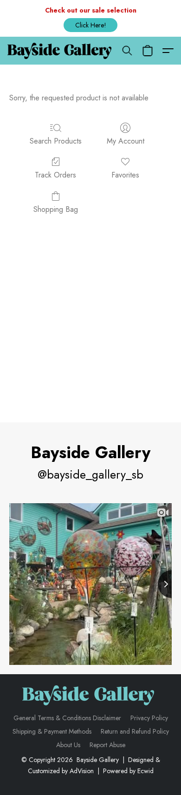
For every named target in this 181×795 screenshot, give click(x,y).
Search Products (56, 141)
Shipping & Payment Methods (52, 731)
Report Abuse (107, 744)
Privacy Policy (149, 718)
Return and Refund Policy (135, 731)
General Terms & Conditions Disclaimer (67, 718)
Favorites (125, 175)
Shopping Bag (55, 209)
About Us (68, 744)
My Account (125, 141)
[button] (90, 25)
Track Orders (55, 175)
